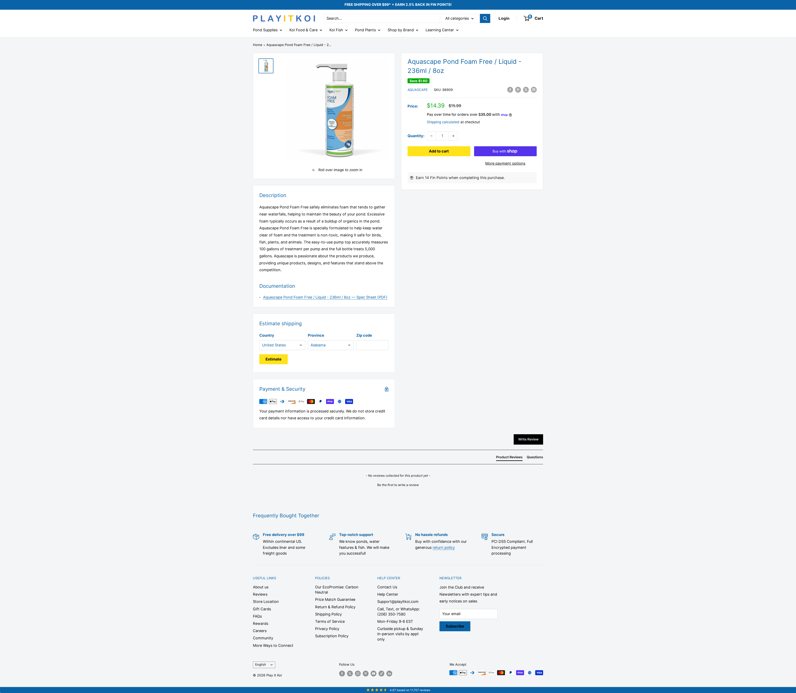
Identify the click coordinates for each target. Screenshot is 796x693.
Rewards (260, 623)
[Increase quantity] (453, 136)
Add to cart (439, 151)
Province (316, 335)
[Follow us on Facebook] (342, 673)
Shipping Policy (328, 614)
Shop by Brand (401, 30)
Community (263, 638)
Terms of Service (330, 621)
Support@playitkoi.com (398, 601)
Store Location (266, 601)
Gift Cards (262, 609)
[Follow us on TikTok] (381, 673)
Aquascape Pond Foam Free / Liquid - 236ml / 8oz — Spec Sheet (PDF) (325, 297)
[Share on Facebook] (510, 89)
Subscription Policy (331, 636)
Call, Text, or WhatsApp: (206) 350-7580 (398, 611)
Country (266, 335)
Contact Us (387, 587)
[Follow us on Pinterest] (366, 673)
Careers (260, 631)
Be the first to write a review (398, 485)
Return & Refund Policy (335, 607)
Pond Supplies (265, 30)
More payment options (505, 163)
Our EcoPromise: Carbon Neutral (336, 589)
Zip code (364, 335)
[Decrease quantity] (431, 136)
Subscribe (455, 626)
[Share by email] (534, 89)
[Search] (485, 18)
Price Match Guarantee (335, 599)
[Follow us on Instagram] (358, 673)
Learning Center (440, 30)
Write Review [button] (528, 439)
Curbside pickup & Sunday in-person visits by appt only (400, 633)
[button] (398, 484)
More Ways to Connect (273, 645)
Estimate (274, 359)
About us (260, 587)
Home (257, 45)
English (260, 664)
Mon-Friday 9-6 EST (395, 621)
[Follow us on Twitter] (350, 673)
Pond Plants (365, 30)
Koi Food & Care (303, 30)
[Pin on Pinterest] (518, 89)
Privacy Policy (327, 628)
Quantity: (416, 136)
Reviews (260, 594)
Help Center (387, 594)
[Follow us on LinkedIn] (389, 673)
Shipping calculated (443, 122)
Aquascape (418, 90)
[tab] (509, 458)
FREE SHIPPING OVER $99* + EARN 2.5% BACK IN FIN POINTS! (398, 4)
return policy (444, 547)
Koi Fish (336, 30)
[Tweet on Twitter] (526, 89)
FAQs (257, 616)
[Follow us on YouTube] (373, 673)
